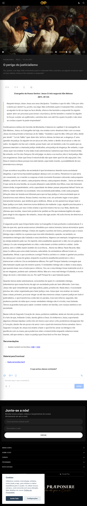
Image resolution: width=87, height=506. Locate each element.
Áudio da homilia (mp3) (16, 362)
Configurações (32, 498)
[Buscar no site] (83, 3)
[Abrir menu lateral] (3, 3)
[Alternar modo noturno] (79, 3)
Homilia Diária (8, 59)
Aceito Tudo (14, 498)
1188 (32, 347)
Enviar (43, 435)
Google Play (66, 474)
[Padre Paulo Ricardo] (43, 2)
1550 (38, 347)
